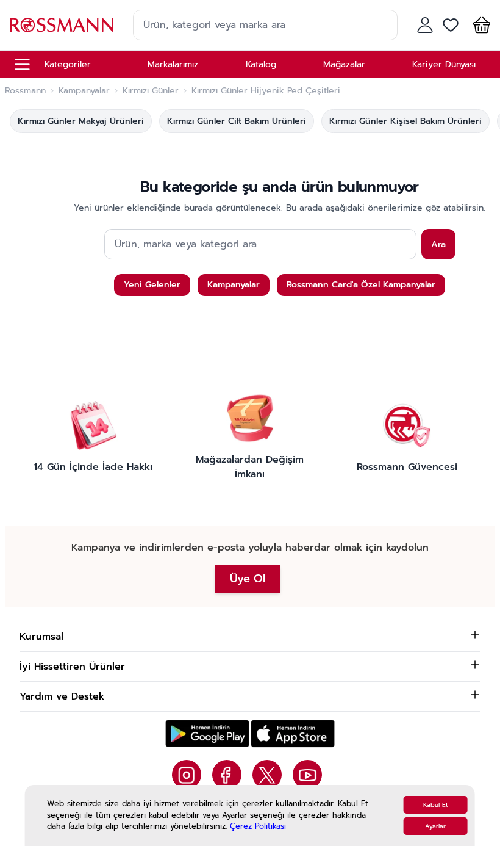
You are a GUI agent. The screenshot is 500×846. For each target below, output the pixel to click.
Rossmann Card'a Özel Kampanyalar (361, 284)
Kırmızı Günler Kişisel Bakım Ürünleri (405, 121)
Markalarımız (173, 64)
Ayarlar (435, 826)
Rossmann (25, 91)
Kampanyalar (84, 91)
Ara (438, 244)
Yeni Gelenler (152, 284)
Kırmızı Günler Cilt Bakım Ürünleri (236, 121)
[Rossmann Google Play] (207, 733)
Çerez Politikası (258, 826)
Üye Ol (247, 578)
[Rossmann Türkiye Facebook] (226, 774)
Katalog (261, 64)
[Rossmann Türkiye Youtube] (307, 774)
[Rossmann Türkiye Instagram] (186, 774)
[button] (479, 25)
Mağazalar (344, 64)
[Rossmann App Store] (292, 733)
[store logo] (61, 25)
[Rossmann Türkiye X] (267, 774)
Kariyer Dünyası (444, 64)
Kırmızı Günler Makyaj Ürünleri (81, 121)
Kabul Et (435, 804)
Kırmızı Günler (151, 91)
